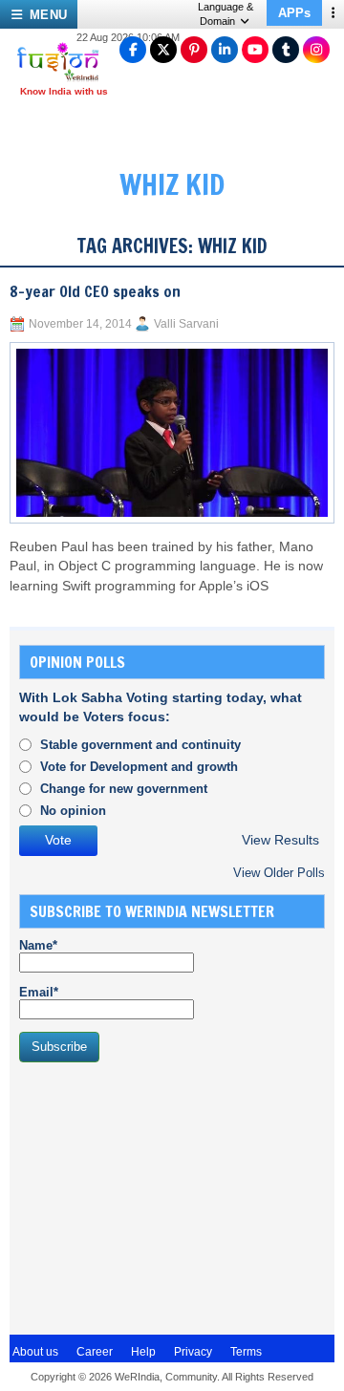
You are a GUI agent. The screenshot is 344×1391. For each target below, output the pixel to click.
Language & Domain (225, 14)
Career (94, 1352)
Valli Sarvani (186, 324)
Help (143, 1352)
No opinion (73, 810)
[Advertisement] (162, 1196)
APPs (294, 13)
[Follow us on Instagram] (316, 49)
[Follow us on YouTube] (255, 49)
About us (35, 1352)
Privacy (193, 1352)
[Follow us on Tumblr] (285, 49)
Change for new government (123, 788)
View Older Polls (279, 873)
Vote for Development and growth (139, 767)
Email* (38, 992)
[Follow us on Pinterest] (194, 49)
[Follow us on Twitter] (163, 49)
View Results (280, 840)
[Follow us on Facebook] (132, 49)
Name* (38, 945)
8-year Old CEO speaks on (95, 291)
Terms (246, 1352)
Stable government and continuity (140, 745)
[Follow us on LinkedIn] (224, 49)
